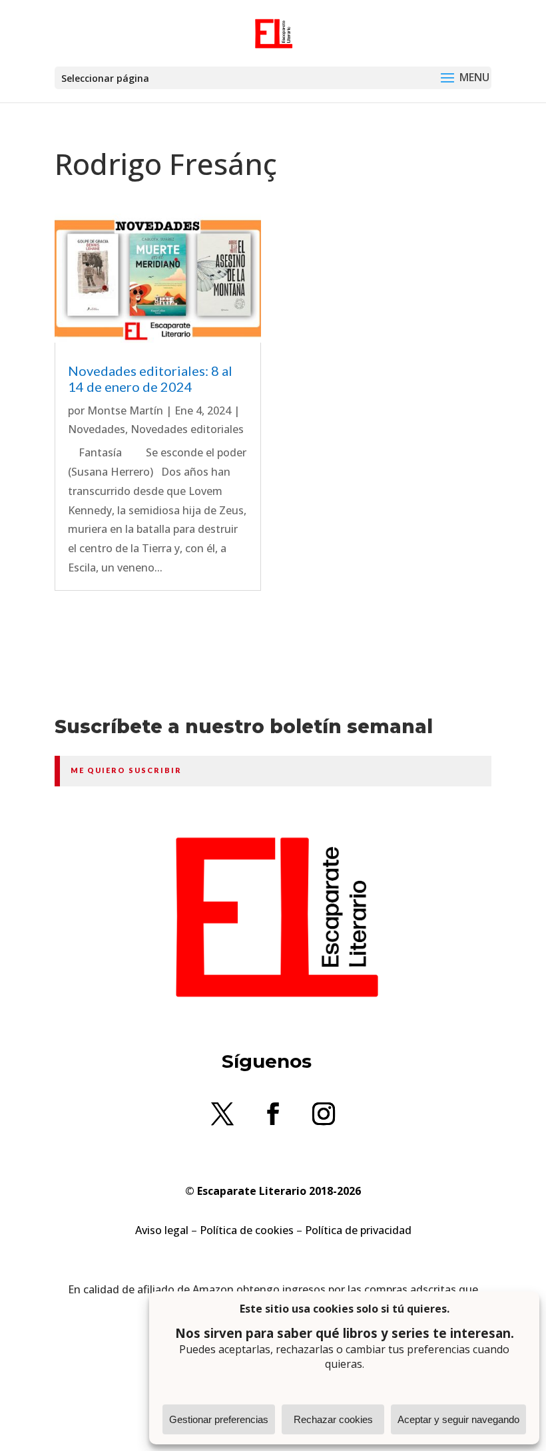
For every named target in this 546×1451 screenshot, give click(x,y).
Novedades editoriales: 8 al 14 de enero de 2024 (150, 379)
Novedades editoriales (187, 429)
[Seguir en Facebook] (273, 1113)
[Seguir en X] (222, 1113)
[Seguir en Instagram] (323, 1113)
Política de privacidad (358, 1230)
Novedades (96, 429)
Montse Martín (125, 410)
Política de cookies (247, 1230)
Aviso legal (161, 1230)
